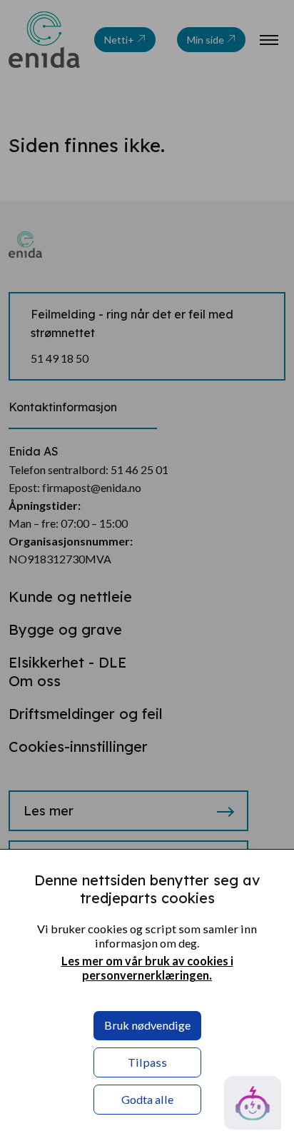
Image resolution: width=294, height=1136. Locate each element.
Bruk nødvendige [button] (147, 1025)
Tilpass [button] (147, 1062)
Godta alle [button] (147, 1099)
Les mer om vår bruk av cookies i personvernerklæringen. (147, 968)
